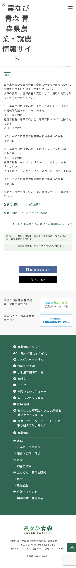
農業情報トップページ (31, 347)
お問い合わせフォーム (31, 391)
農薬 (7, 74)
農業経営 (23, 485)
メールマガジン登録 (30, 398)
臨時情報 (23, 404)
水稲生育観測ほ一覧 (30, 372)
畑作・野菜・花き (28, 453)
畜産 (20, 460)
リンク (21, 385)
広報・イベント (27, 492)
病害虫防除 (24, 466)
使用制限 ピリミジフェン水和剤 (27, 213)
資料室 (21, 379)
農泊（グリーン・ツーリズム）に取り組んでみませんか (39, 423)
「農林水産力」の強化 (32, 353)
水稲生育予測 (26, 366)
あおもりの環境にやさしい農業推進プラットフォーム (39, 412)
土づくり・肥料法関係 (31, 472)
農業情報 (23, 433)
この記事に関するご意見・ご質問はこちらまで (43, 223)
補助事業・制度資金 (30, 498)
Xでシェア (40, 279)
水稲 (20, 441)
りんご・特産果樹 (28, 447)
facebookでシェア (40, 269)
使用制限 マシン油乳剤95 (23, 204)
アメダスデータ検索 (30, 359)
